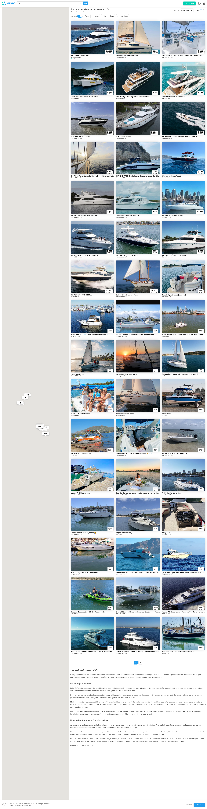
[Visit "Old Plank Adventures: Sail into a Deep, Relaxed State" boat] (92, 158)
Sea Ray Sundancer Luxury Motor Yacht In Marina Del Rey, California (138, 493)
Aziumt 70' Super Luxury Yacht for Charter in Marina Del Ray (183, 612)
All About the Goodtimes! (81, 136)
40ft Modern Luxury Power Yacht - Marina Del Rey (182, 55)
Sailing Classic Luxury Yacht (127, 295)
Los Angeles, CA (121, 376)
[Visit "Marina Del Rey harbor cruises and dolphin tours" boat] (138, 316)
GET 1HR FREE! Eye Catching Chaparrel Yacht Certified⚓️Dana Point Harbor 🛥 (138, 176)
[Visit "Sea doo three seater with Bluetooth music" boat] (92, 593)
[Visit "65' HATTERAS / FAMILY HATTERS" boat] (92, 197)
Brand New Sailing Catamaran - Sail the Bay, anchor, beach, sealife (183, 334)
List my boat (189, 3)
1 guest (96, 16)
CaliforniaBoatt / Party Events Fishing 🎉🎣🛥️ (134, 453)
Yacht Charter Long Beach (172, 493)
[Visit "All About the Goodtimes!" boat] (92, 118)
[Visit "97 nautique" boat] (183, 395)
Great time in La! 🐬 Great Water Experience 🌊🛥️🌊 (92, 334)
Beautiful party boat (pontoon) (174, 295)
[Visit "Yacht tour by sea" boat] (92, 356)
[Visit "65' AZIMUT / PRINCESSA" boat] (92, 276)
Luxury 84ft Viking (123, 136)
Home (72, 12)
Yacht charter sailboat (125, 414)
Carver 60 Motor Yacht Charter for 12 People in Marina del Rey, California (138, 651)
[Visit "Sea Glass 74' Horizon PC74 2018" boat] (92, 78)
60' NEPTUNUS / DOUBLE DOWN (84, 255)
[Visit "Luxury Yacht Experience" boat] (92, 475)
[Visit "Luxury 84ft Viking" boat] (138, 118)
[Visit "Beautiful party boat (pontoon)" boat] (183, 276)
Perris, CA (74, 455)
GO (85, 3)
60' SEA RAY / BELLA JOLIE (127, 255)
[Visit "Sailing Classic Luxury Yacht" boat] (138, 276)
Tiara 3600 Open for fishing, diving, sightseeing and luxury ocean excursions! (183, 572)
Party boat (166, 533)
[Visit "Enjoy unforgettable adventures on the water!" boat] (183, 356)
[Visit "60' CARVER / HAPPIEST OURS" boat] (183, 237)
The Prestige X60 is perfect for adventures (133, 97)
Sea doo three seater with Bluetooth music (88, 612)
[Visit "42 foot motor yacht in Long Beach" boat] (92, 554)
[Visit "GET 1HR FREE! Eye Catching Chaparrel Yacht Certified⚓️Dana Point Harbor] (138, 158)
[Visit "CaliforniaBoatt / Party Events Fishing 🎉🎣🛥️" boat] (138, 435)
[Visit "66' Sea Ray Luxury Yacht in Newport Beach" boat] (183, 118)
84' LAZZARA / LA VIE (80, 55)
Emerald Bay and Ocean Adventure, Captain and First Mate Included (138, 612)
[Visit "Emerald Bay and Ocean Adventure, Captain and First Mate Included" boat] (138, 593)
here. (30, 805)
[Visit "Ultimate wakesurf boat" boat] (183, 158)
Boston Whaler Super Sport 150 (174, 453)
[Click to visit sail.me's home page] (8, 3)
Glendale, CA (74, 614)
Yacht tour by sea (77, 374)
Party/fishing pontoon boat (81, 453)
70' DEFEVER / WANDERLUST (128, 216)
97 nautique (166, 414)
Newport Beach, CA (76, 57)
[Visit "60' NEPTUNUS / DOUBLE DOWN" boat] (92, 237)
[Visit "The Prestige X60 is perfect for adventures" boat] (138, 78)
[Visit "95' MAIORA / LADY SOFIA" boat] (183, 197)
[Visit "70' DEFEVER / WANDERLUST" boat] (138, 197)
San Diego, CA (120, 534)
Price (104, 16)
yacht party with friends (80, 414)
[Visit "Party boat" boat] (183, 514)
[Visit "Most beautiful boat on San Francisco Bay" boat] (183, 633)
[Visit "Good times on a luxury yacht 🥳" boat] (92, 514)
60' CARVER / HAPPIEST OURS (174, 255)
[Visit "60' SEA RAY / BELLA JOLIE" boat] (138, 237)
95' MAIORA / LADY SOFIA (172, 216)
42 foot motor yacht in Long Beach (84, 572)
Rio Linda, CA (165, 415)
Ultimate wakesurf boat (171, 176)
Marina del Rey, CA (121, 57)
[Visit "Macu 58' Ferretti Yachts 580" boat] (183, 78)
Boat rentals (79, 12)
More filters (124, 16)
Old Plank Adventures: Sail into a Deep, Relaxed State (92, 176)
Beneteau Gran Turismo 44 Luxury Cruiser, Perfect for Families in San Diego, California (138, 572)
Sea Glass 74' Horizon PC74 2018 (84, 97)
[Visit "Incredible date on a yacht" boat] (138, 356)
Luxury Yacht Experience (80, 493)
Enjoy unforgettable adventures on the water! (180, 374)
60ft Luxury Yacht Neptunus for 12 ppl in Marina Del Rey (92, 651)
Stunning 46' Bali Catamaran (127, 55)
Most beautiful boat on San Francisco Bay (178, 651)
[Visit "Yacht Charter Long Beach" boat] (183, 475)
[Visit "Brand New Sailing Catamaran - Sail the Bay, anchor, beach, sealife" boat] (183, 316)
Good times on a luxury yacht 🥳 (83, 533)
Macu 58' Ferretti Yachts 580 (173, 97)
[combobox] (50, 3)
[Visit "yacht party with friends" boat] (92, 395)
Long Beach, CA (166, 217)
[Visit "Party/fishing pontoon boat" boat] (92, 435)
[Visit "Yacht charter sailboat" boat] (138, 395)
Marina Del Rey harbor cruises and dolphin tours (135, 334)
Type (112, 16)
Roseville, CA (165, 178)
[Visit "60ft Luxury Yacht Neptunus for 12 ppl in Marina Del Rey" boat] (92, 633)
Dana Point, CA (120, 178)
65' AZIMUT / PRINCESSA (81, 295)
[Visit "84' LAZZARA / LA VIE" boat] (92, 37)
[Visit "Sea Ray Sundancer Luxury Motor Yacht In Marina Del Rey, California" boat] (138, 475)
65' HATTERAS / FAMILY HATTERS (85, 216)
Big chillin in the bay (124, 533)
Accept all (199, 805)
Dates (87, 16)
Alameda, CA (165, 336)
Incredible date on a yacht (126, 374)
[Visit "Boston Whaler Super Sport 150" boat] (183, 435)
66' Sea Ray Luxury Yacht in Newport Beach (179, 136)
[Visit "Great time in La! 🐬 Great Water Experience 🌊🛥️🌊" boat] (92, 316)
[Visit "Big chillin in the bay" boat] (138, 514)
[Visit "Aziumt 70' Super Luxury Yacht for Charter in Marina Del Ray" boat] (183, 593)
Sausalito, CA (165, 653)
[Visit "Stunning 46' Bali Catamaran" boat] (138, 37)
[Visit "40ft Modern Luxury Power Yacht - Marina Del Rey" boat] (183, 37)
